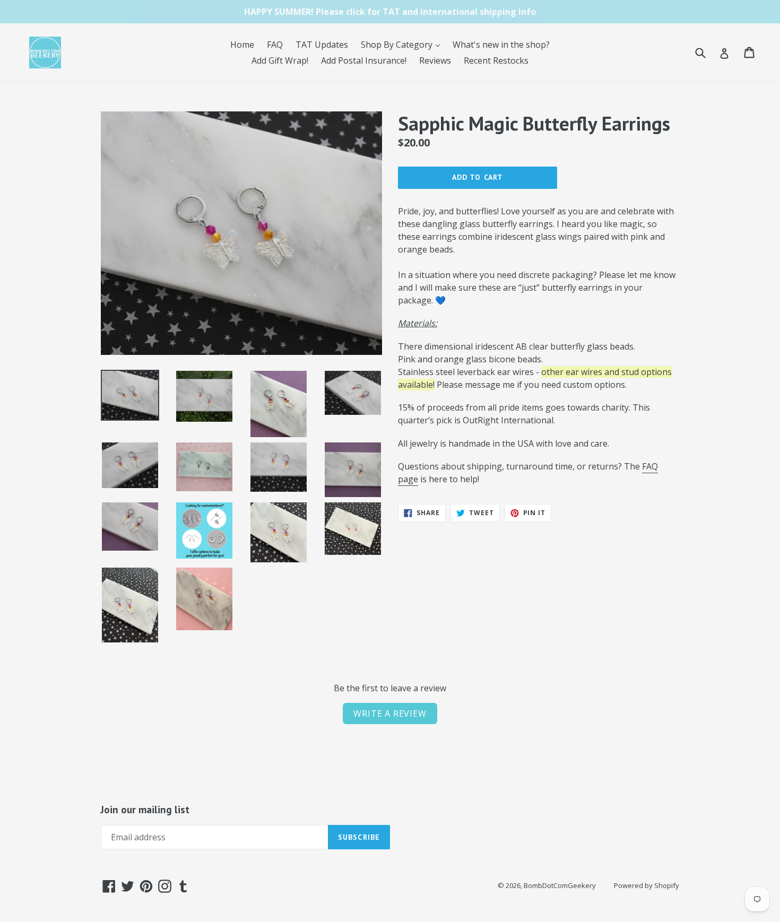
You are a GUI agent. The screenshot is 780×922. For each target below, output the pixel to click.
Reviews (435, 60)
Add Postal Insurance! (363, 60)
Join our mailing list (145, 810)
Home (242, 44)
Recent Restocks (496, 60)
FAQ (275, 44)
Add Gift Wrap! (280, 60)
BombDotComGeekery (560, 885)
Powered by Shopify (646, 885)
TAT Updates (322, 44)
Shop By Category (403, 44)
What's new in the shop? (501, 44)
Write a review (389, 713)
